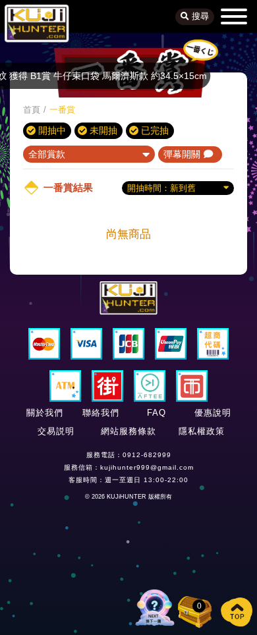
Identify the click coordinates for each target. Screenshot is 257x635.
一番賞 (62, 110)
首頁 (31, 110)
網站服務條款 (128, 431)
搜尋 (199, 16)
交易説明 (56, 431)
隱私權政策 (202, 431)
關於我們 (44, 413)
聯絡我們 (100, 413)
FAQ (156, 413)
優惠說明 (212, 413)
